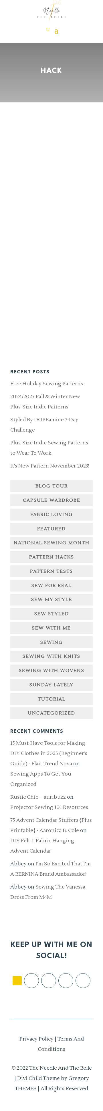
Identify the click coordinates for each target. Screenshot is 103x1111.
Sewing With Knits (51, 656)
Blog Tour (51, 486)
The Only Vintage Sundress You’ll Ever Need (50, 186)
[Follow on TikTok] (17, 980)
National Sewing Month (52, 543)
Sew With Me (51, 628)
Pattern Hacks (51, 557)
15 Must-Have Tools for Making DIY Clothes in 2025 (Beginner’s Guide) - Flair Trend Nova (48, 753)
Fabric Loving (51, 514)
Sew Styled (51, 614)
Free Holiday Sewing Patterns (46, 384)
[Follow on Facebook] (31, 980)
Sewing (51, 642)
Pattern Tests (51, 571)
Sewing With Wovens (51, 670)
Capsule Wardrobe (51, 500)
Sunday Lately (51, 685)
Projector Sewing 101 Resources (49, 807)
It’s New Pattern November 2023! (49, 466)
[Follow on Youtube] (83, 980)
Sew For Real (51, 585)
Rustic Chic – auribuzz (38, 797)
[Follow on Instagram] (48, 980)
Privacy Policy (36, 1039)
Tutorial (52, 699)
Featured (51, 529)
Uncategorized (51, 713)
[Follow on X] (65, 980)
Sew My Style (51, 599)
